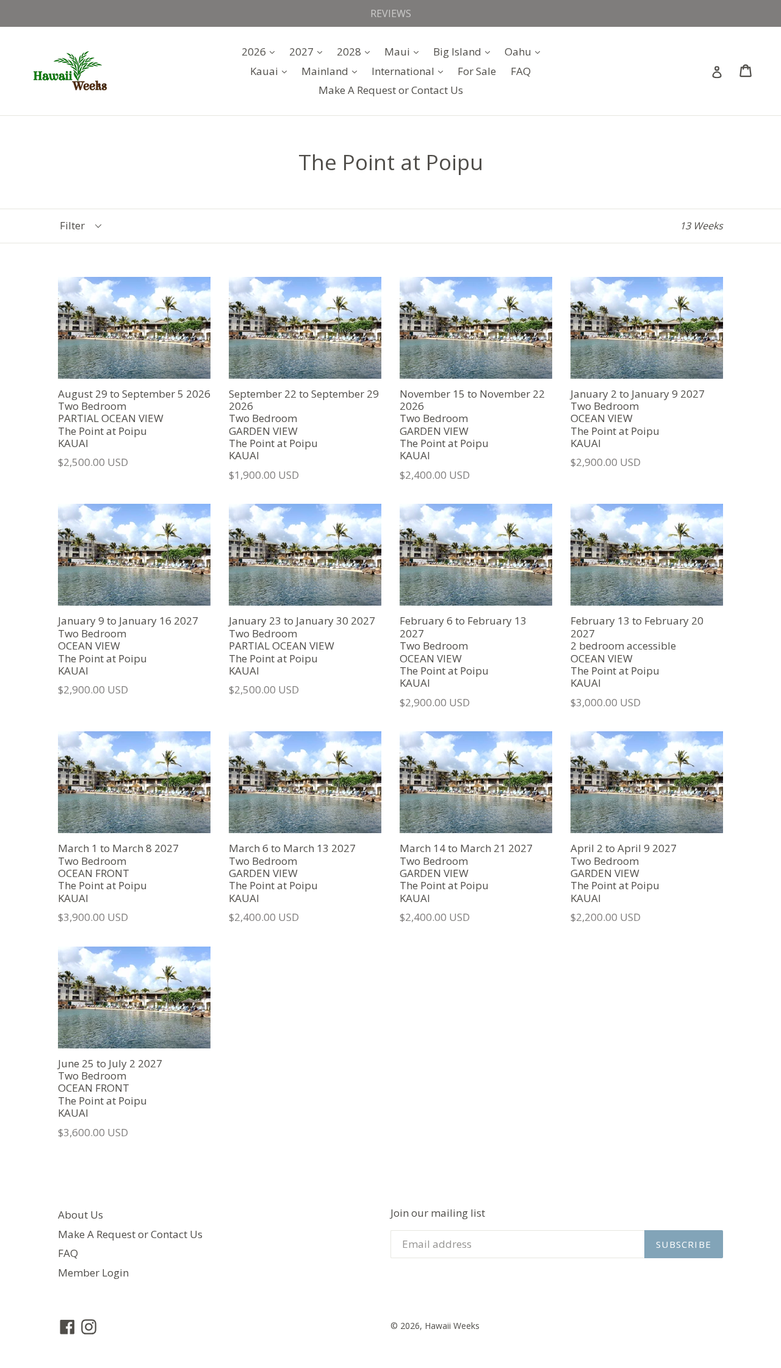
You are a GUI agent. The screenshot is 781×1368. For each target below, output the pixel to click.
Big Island (464, 51)
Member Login (93, 1273)
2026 (261, 51)
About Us (80, 1215)
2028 (356, 51)
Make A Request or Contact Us (391, 90)
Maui (404, 51)
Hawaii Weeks (452, 1325)
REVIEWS (390, 13)
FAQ (521, 71)
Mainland (332, 70)
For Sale (477, 71)
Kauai (271, 70)
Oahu (525, 51)
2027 (308, 51)
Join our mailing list (437, 1213)
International (410, 70)
